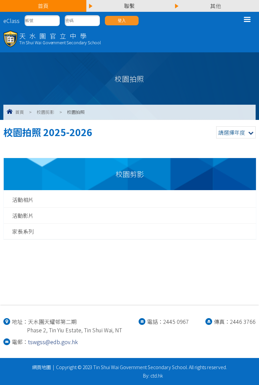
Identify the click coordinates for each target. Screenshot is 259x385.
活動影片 (23, 215)
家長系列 (23, 231)
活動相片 (23, 200)
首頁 (19, 112)
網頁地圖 (41, 367)
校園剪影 (45, 112)
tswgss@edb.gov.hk (53, 342)
